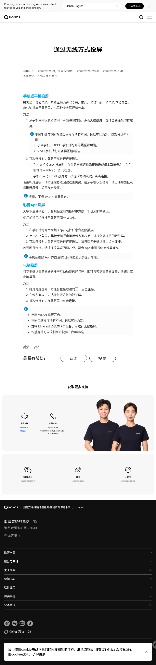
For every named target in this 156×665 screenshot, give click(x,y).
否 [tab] (104, 358)
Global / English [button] (74, 6)
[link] (7, 623)
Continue (134, 6)
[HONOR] (13, 507)
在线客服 (23, 427)
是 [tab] (75, 358)
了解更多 (39, 654)
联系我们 (23, 431)
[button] (14, 623)
